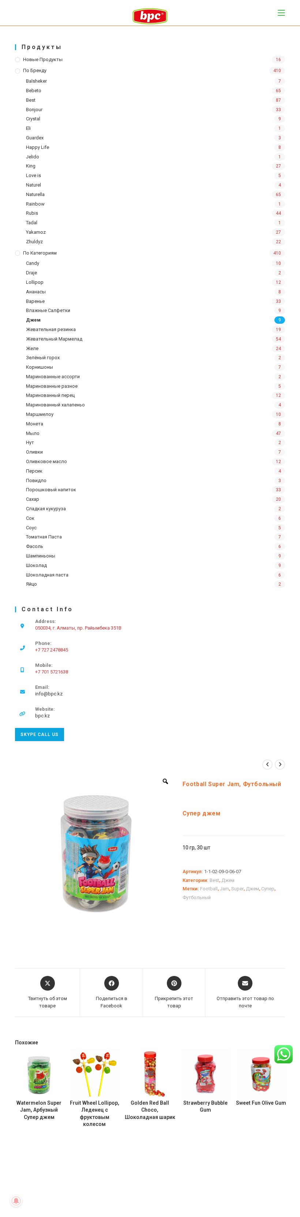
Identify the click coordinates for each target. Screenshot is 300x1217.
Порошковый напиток (51, 489)
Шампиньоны (40, 556)
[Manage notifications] (16, 1201)
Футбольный (197, 897)
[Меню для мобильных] (281, 12)
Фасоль (34, 546)
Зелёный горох (43, 357)
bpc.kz (42, 715)
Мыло (33, 433)
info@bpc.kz (49, 693)
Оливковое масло (46, 461)
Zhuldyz (34, 241)
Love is (33, 175)
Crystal (33, 118)
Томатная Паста (44, 537)
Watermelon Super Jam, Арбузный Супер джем (38, 1110)
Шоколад (36, 565)
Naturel (33, 185)
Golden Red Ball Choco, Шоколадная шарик (150, 1110)
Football (209, 888)
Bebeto (33, 90)
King (30, 166)
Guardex (35, 137)
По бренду (34, 70)
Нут (30, 442)
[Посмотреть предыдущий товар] (267, 764)
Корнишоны (39, 367)
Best (30, 100)
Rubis (32, 213)
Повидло (36, 480)
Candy (32, 263)
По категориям (40, 253)
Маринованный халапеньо (55, 404)
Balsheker (36, 81)
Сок (30, 518)
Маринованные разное (52, 386)
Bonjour (34, 109)
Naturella (35, 194)
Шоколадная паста (47, 575)
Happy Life (37, 147)
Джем (33, 320)
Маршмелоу (39, 414)
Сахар (32, 499)
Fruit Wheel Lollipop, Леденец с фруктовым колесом (94, 1113)
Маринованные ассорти (53, 376)
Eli (28, 128)
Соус (31, 527)
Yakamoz (36, 232)
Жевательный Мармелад (54, 339)
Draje (31, 272)
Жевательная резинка (51, 329)
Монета (34, 424)
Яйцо (31, 584)
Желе (32, 348)
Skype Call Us (39, 734)
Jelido (32, 156)
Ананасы (36, 291)
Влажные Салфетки (48, 310)
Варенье (35, 301)
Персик (34, 471)
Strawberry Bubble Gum (205, 1106)
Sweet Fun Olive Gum (261, 1103)
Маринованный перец (50, 395)
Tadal (31, 222)
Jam (224, 888)
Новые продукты (43, 59)
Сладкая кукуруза (46, 508)
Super (237, 888)
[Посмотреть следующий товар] (280, 764)
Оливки (34, 452)
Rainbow (35, 204)
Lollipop (35, 282)
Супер (267, 888)
